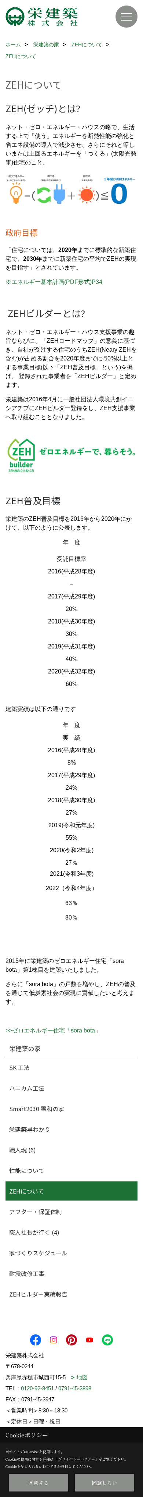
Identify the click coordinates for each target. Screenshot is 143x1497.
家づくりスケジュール (38, 1252)
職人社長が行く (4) (34, 1232)
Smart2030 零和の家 (36, 1108)
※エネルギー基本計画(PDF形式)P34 (54, 282)
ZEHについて (26, 1191)
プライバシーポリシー (76, 1459)
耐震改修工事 (26, 1273)
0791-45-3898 (74, 1388)
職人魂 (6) (22, 1149)
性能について (26, 1170)
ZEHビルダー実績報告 (38, 1294)
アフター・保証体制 (35, 1211)
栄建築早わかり (29, 1129)
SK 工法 (19, 1067)
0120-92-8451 (37, 1388)
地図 (82, 1377)
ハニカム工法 (26, 1088)
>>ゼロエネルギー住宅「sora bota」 (53, 1030)
